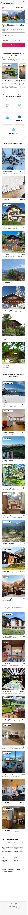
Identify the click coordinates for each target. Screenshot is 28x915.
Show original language (8, 3)
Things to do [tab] (17, 842)
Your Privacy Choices (18, 908)
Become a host (20, 7)
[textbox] (7, 40)
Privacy (6, 908)
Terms (10, 908)
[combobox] (13, 35)
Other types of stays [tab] (6, 842)
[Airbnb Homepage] (3, 7)
